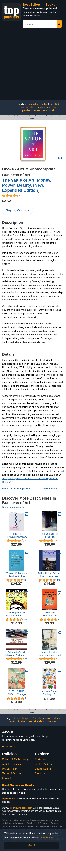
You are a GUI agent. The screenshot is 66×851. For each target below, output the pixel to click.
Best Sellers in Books (39, 4)
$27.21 (7, 201)
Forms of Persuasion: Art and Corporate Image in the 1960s (16, 535)
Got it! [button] (31, 845)
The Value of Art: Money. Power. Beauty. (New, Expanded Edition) (26, 185)
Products (40, 773)
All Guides (40, 759)
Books (8, 169)
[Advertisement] (33, 65)
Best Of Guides (43, 764)
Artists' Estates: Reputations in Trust (49, 653)
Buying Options (17, 210)
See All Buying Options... (17, 488)
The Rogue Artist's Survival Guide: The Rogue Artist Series (16, 614)
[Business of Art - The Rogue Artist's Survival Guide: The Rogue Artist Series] (26, 592)
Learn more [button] (47, 837)
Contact (6, 778)
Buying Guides (43, 768)
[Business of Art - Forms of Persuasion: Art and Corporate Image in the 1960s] (26, 514)
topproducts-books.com (21, 808)
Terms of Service (11, 773)
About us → (8, 746)
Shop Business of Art (13, 506)
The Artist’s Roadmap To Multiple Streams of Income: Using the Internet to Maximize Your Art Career (49, 614)
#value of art (25, 721)
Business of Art (16, 175)
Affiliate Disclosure (12, 764)
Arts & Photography (35, 169)
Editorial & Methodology (15, 759)
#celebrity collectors (45, 721)
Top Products (9, 799)
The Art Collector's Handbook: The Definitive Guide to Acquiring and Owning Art (16, 575)
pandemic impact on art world (38, 110)
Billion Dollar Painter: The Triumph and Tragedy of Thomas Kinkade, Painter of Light (49, 575)
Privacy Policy (9, 768)
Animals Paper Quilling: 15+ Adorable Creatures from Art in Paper (49, 693)
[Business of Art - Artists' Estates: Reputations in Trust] (59, 632)
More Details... (51, 488)
